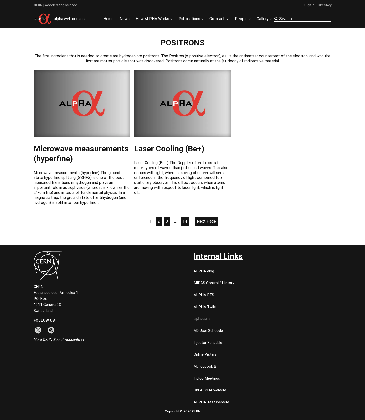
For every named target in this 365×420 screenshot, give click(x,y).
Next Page (206, 221)
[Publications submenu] (202, 19)
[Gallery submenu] (271, 19)
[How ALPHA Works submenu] (171, 19)
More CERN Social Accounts (57, 339)
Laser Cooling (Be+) (169, 148)
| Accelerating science (55, 5)
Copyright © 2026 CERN (182, 411)
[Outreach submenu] (227, 19)
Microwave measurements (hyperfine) (81, 153)
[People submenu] (250, 19)
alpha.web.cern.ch (69, 18)
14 (184, 221)
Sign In (309, 5)
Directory (324, 5)
